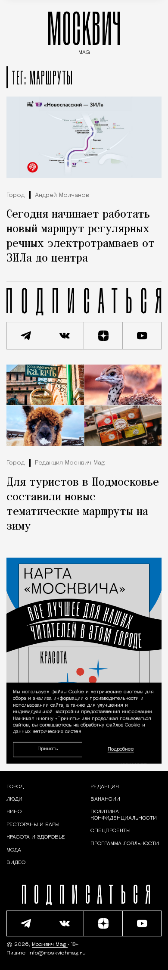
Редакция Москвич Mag (70, 463)
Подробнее (121, 749)
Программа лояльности (124, 843)
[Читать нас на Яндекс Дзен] (103, 335)
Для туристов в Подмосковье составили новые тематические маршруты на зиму (82, 505)
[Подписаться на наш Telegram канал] (25, 335)
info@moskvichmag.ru (57, 953)
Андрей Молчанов (62, 195)
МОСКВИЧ (84, 30)
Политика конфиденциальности (123, 814)
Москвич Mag (50, 944)
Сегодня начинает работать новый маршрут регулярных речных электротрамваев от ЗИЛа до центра (80, 237)
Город (15, 195)
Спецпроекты (110, 830)
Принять (47, 749)
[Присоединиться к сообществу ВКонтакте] (64, 335)
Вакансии (105, 799)
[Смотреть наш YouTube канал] (142, 335)
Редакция (104, 786)
